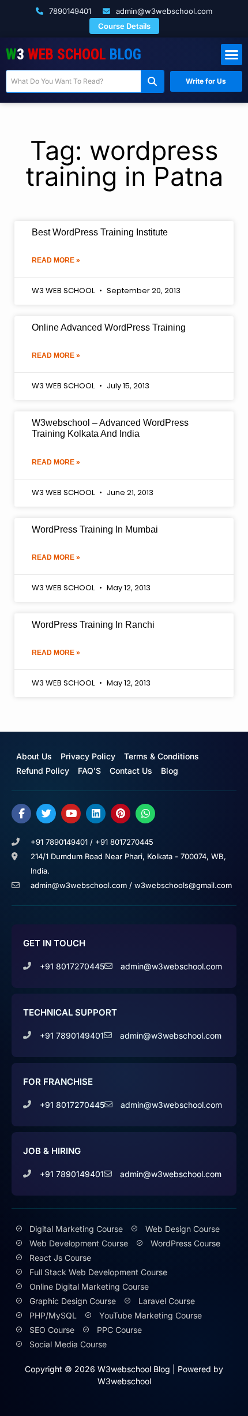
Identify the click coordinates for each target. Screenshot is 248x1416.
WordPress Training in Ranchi (93, 625)
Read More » (56, 260)
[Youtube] (71, 813)
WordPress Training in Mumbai (95, 529)
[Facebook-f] (21, 813)
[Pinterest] (120, 813)
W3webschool (124, 1381)
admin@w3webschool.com (163, 11)
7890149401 (69, 11)
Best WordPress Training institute (100, 232)
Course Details (124, 26)
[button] (232, 55)
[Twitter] (46, 813)
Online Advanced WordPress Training (109, 327)
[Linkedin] (96, 813)
